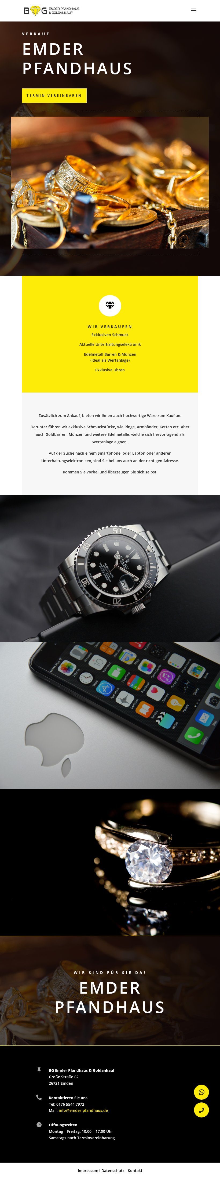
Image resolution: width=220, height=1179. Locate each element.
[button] (201, 1109)
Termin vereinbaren (54, 95)
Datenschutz (112, 1170)
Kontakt (135, 1170)
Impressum (88, 1170)
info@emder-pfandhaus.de (83, 1110)
